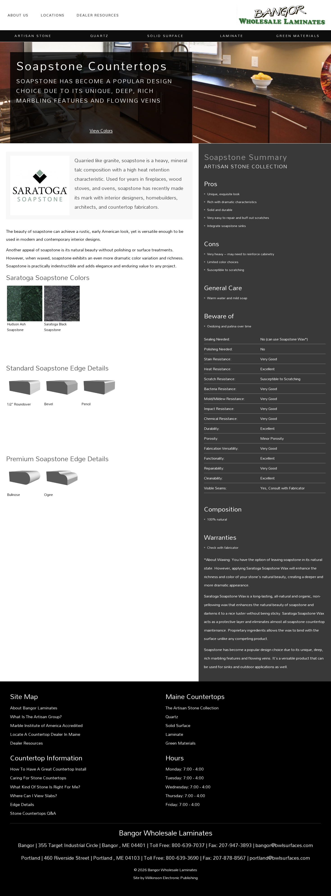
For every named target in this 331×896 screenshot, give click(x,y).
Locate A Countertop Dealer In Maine (45, 734)
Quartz (172, 716)
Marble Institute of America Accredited (46, 725)
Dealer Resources (98, 15)
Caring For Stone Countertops (38, 777)
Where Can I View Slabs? (33, 795)
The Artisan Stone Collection (192, 708)
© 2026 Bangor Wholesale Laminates (165, 870)
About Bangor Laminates (33, 708)
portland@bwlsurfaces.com (280, 858)
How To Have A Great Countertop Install (48, 769)
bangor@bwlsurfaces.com (284, 845)
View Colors (101, 130)
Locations (52, 15)
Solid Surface (178, 725)
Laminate (174, 734)
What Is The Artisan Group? (36, 716)
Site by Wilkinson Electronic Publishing (165, 878)
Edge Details (22, 804)
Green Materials (180, 743)
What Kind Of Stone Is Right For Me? (45, 787)
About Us (18, 15)
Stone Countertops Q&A (33, 813)
